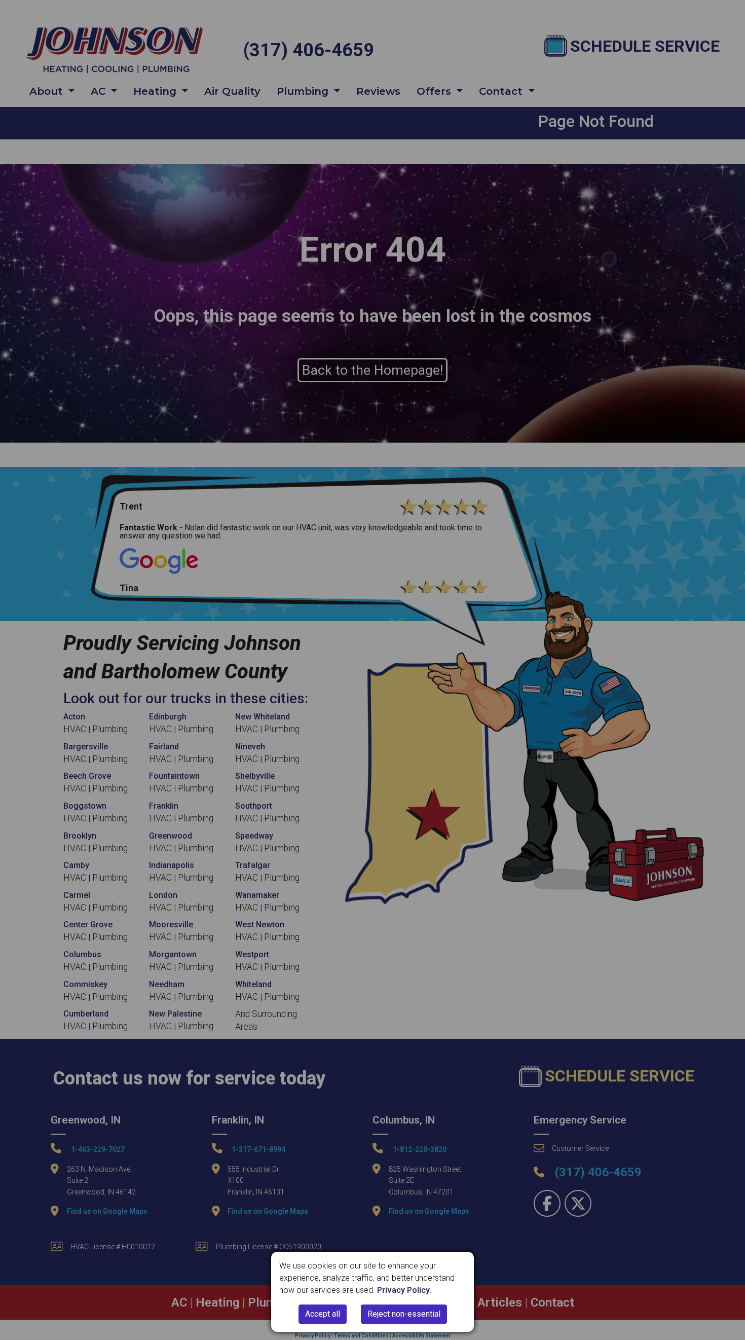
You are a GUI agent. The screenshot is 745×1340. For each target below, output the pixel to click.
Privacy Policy (403, 1290)
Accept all (322, 1314)
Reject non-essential (403, 1314)
